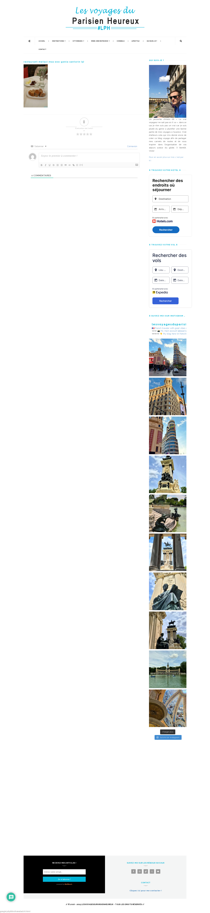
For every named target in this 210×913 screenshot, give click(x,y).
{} (77, 165)
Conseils (120, 41)
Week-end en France (99, 41)
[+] (81, 165)
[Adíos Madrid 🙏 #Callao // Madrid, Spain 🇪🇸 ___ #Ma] (168, 357)
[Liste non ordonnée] (62, 165)
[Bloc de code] (70, 165)
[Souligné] (50, 165)
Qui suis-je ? (152, 41)
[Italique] (46, 165)
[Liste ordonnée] (58, 165)
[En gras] (42, 165)
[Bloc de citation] (66, 165)
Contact (42, 49)
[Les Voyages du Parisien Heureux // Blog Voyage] (105, 8)
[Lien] (74, 165)
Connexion (132, 146)
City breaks (77, 41)
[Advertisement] (168, 791)
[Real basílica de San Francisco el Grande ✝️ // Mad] (168, 708)
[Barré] (54, 165)
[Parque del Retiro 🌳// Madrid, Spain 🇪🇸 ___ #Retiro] (168, 474)
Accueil (42, 41)
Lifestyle (136, 41)
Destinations (58, 41)
